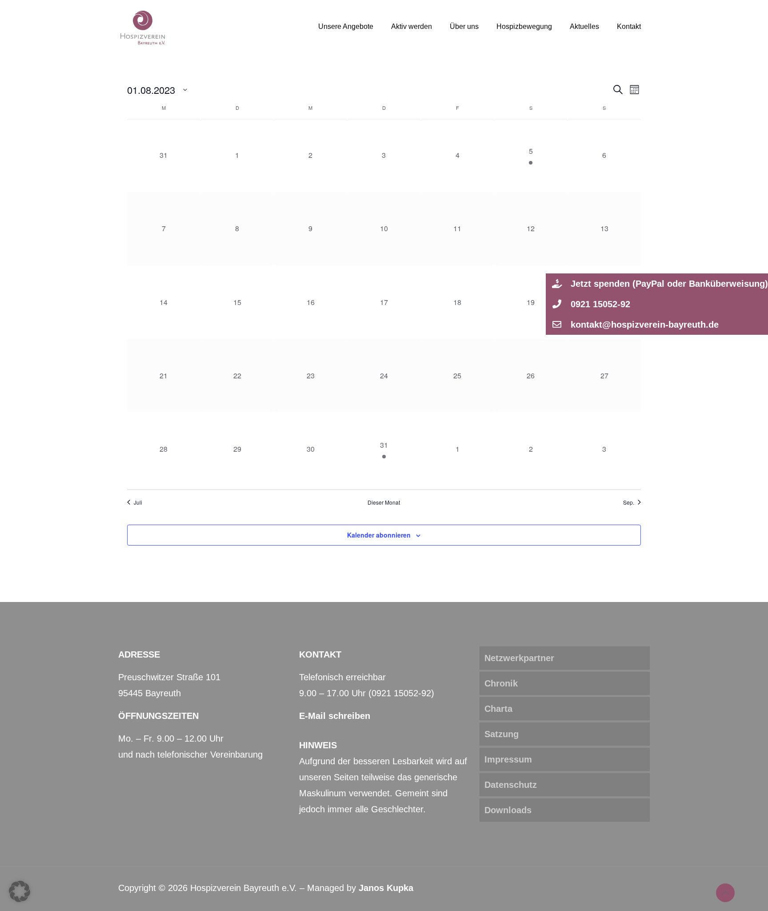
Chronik (501, 683)
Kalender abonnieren (379, 534)
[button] (657, 283)
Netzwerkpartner (519, 658)
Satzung (501, 734)
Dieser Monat (384, 502)
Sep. (628, 502)
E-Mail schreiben (334, 716)
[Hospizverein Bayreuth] (142, 26)
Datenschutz (510, 785)
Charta (498, 709)
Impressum (508, 759)
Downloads (508, 810)
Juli (138, 502)
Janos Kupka (386, 888)
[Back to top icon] (725, 892)
